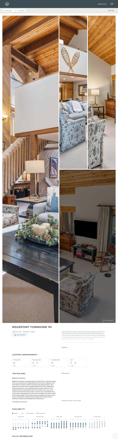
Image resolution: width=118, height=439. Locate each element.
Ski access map (21, 334)
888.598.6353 (102, 4)
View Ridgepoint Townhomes (19, 401)
